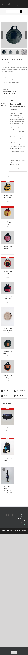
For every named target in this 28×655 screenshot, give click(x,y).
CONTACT (20, 518)
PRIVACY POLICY (22, 521)
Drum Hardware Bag (7, 429)
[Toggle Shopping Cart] (17, 5)
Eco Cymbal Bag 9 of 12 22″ (8, 298)
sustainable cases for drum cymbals (18, 157)
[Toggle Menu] (25, 5)
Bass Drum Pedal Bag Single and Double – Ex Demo (8, 490)
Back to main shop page (15, 168)
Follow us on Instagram (15, 164)
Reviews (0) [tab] (3, 109)
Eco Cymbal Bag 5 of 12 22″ (8, 248)
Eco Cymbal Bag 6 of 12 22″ (8, 377)
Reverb (11, 162)
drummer (13, 93)
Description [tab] (3, 100)
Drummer (14, 91)
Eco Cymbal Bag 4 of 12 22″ (8, 197)
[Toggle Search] (20, 5)
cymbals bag (7, 93)
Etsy (21, 160)
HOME (20, 514)
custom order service (16, 148)
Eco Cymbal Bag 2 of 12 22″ (8, 273)
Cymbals (9, 91)
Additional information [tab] (3, 104)
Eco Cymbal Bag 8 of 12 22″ (8, 223)
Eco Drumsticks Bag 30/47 (8, 459)
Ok (14, 652)
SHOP (21, 516)
